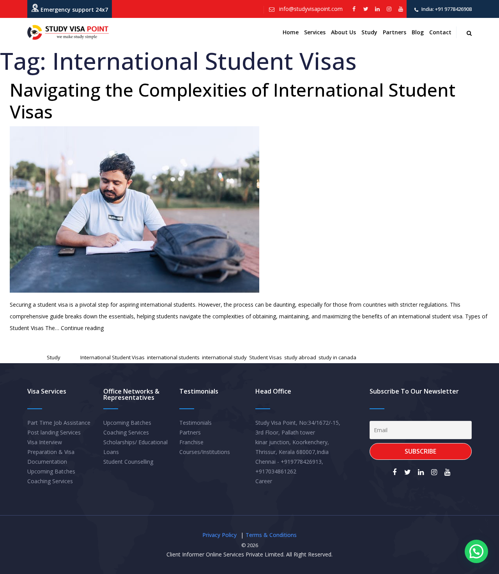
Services (315, 32)
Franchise (191, 442)
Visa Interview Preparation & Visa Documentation (50, 451)
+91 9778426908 (453, 8)
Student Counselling (128, 461)
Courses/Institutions (204, 452)
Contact (440, 32)
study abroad (300, 357)
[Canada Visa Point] (68, 32)
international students (173, 357)
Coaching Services (50, 481)
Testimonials (195, 422)
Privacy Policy (219, 535)
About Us (343, 32)
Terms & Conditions (271, 535)
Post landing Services (54, 432)
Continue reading (82, 328)
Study (369, 32)
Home (291, 32)
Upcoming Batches (51, 471)
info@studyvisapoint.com (310, 8)
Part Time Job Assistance (58, 422)
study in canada (337, 357)
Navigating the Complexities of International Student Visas (232, 101)
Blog (418, 32)
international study (224, 357)
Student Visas (265, 357)
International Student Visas (112, 357)
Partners (394, 32)
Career (263, 481)
